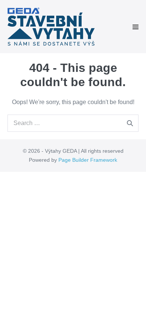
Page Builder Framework (87, 160)
